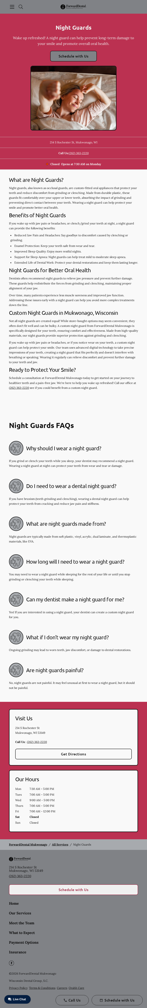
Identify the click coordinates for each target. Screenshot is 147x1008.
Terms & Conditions (42, 988)
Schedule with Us (74, 56)
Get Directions (73, 754)
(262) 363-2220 (79, 153)
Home (14, 903)
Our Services (20, 913)
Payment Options (24, 942)
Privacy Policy (18, 988)
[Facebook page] (11, 963)
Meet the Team (21, 923)
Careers (62, 988)
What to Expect (22, 932)
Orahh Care (76, 988)
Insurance (17, 952)
